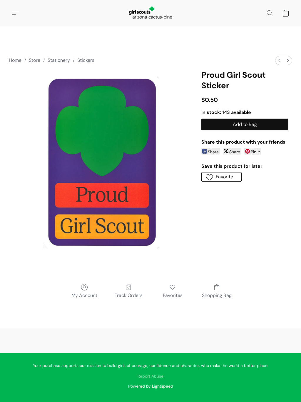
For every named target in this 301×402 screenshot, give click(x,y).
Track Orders (129, 295)
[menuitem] (279, 60)
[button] (150, 13)
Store (34, 60)
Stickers (85, 60)
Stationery (59, 60)
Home (15, 60)
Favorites (173, 295)
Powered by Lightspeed (150, 386)
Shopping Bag (217, 295)
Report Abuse (150, 376)
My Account (84, 295)
